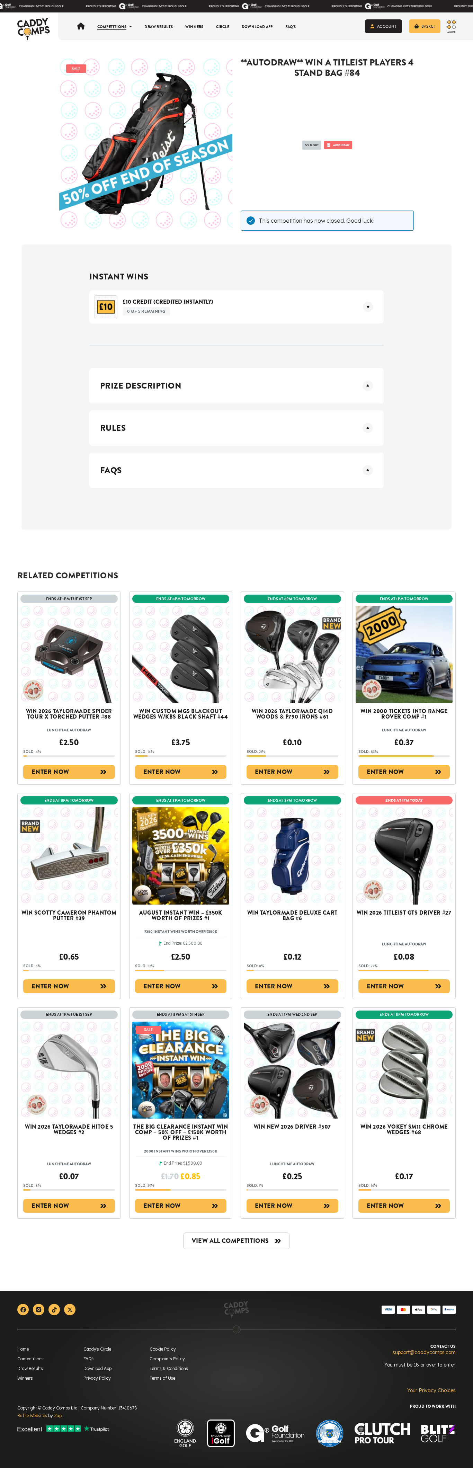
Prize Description (140, 386)
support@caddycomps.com (424, 1352)
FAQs (111, 470)
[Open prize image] (106, 306)
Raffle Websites (32, 1415)
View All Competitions (230, 1240)
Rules (113, 428)
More (451, 31)
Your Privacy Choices (431, 1390)
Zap (58, 1415)
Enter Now (50, 771)
